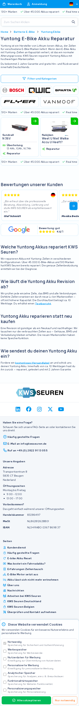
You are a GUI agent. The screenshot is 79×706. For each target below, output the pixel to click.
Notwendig (36, 643)
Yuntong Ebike (51, 31)
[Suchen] (73, 22)
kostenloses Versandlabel (32, 362)
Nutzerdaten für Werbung (34, 659)
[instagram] (39, 409)
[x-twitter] (50, 409)
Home (4, 31)
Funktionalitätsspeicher (30, 682)
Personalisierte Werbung (31, 667)
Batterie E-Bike (24, 31)
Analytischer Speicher (36, 674)
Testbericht (43, 303)
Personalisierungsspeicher (27, 690)
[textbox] (71, 4)
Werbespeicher (25, 651)
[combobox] (72, 4)
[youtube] (61, 409)
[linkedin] (18, 409)
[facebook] (28, 409)
